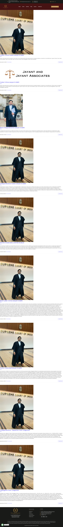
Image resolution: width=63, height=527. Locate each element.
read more (60, 62)
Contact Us (40, 6)
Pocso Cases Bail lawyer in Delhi (11, 368)
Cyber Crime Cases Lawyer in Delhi (12, 55)
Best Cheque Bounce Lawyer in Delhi (12, 128)
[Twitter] (43, 516)
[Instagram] (55, 1)
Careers (35, 6)
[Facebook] (50, 1)
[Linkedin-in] (53, 1)
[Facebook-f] (41, 516)
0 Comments (9, 62)
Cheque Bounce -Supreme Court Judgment (15, 430)
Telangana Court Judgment (9, 490)
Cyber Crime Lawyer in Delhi (9, 82)
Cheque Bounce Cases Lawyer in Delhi (13, 184)
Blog (31, 6)
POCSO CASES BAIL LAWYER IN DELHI (12, 243)
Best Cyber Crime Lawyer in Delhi (11, 301)
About (23, 6)
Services (27, 6)
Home (20, 6)
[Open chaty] (2, 525)
